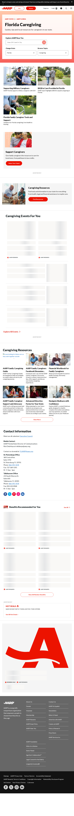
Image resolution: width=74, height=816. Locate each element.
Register (46, 8)
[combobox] (26, 42)
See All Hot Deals (11, 614)
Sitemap (6, 776)
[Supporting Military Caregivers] (20, 76)
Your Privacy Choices (19, 782)
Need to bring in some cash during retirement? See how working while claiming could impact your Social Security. (35, 2)
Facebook (5, 494)
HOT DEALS (11, 606)
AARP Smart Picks (32, 724)
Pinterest (14, 494)
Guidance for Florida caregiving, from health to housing (18, 123)
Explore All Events (11, 332)
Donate (28, 706)
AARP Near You (31, 728)
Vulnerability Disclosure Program (53, 779)
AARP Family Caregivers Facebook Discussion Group (36, 371)
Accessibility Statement (43, 776)
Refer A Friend (53, 715)
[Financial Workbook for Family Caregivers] (59, 359)
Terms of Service (29, 776)
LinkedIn (22, 494)
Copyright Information (34, 779)
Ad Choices (7, 782)
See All (66, 507)
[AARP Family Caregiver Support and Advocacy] (13, 392)
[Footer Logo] (13, 702)
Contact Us (52, 702)
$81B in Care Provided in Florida (51, 88)
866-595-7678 (14, 465)
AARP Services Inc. (54, 737)
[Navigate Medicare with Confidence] (59, 392)
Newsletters (52, 711)
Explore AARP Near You (14, 38)
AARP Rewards (31, 719)
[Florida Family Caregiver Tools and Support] (20, 105)
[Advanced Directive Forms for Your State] (36, 392)
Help (61, 8)
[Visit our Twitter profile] (11, 787)
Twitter (9, 494)
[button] (66, 8)
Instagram (18, 494)
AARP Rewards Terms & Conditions (15, 779)
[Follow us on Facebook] (6, 787)
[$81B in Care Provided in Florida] (54, 76)
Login (53, 8)
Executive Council (26, 436)
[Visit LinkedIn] (22, 787)
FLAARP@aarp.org (26, 451)
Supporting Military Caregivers (16, 88)
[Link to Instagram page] (16, 787)
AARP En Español (54, 706)
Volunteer (29, 711)
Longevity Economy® (33, 764)
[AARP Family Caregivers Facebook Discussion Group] (36, 359)
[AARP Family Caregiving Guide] (13, 359)
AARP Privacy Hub (16, 776)
